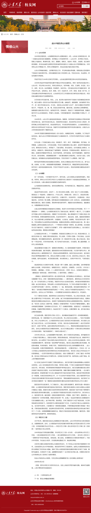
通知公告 (27, 12)
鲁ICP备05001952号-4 (60, 510)
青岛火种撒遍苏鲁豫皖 (47, 478)
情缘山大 (55, 12)
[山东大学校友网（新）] (16, 4)
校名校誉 (63, 12)
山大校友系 (41, 12)
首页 (5, 12)
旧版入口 (87, 2)
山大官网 (77, 2)
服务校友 (34, 12)
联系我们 (84, 12)
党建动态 (77, 12)
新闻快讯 (12, 12)
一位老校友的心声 (45, 475)
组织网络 (19, 12)
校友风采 (48, 12)
